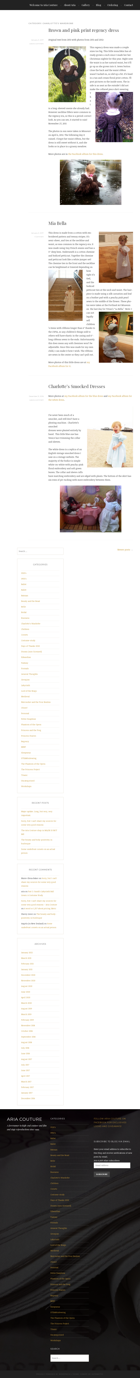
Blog (98, 5)
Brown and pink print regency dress (83, 30)
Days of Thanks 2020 (30, 646)
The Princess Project (30, 769)
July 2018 (25, 1048)
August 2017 (26, 1059)
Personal (25, 713)
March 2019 (26, 1014)
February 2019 (27, 1020)
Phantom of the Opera (31, 724)
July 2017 (25, 1064)
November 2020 (28, 980)
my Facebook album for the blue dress (83, 396)
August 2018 (26, 1042)
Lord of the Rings (29, 691)
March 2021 (26, 958)
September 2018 (28, 1036)
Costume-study (28, 640)
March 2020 (26, 1003)
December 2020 (28, 975)
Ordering (112, 5)
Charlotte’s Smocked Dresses (76, 386)
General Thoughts (29, 674)
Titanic (24, 775)
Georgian (25, 679)
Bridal (24, 612)
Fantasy (24, 663)
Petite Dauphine (28, 719)
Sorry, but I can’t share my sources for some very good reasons (39, 882)
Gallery (86, 5)
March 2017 (26, 1081)
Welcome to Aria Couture (44, 5)
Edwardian (26, 657)
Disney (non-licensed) (31, 651)
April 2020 (25, 997)
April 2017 (25, 1076)
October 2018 (27, 1031)
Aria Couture (24, 1119)
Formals (25, 668)
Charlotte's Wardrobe (30, 623)
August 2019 (26, 1008)
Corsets (24, 634)
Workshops (26, 786)
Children (25, 629)
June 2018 (25, 1053)
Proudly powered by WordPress (53, 1374)
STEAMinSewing (29, 758)
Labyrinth (25, 685)
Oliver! (24, 707)
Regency (25, 741)
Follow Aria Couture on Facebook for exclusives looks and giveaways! (110, 1122)
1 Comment (39, 237)
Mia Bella (57, 223)
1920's (23, 573)
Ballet (23, 584)
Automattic (97, 1374)
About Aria (69, 5)
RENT (23, 747)
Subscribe (101, 1174)
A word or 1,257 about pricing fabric (40, 908)
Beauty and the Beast (30, 601)
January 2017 (26, 1092)
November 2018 (28, 1025)
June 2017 (25, 1070)
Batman (24, 595)
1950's (24, 578)
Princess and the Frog (31, 730)
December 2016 (28, 1098)
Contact (128, 5)
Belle (23, 606)
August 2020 (26, 986)
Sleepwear (26, 752)
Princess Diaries (28, 736)
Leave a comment (36, 44)
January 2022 (27, 952)
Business (25, 618)
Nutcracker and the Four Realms (36, 702)
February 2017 (27, 1087)
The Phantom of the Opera (33, 764)
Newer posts (123, 549)
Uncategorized (27, 780)
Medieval (25, 696)
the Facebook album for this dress (85, 154)
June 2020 (25, 992)
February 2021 (27, 963)
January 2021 (26, 969)
